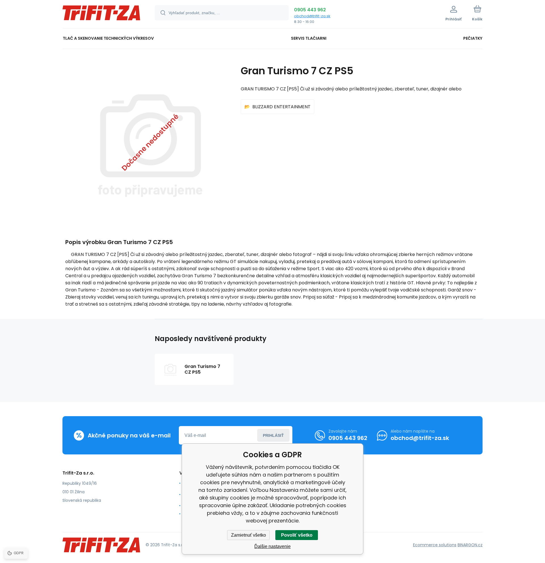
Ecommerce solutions (434, 545)
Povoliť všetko (297, 535)
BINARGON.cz (470, 545)
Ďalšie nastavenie (272, 546)
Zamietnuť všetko (248, 535)
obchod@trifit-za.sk (312, 16)
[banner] (101, 15)
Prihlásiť (273, 435)
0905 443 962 (310, 10)
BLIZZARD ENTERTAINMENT (281, 106)
